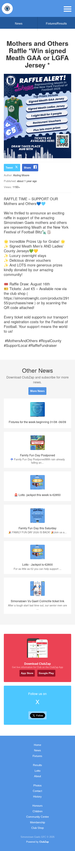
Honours (37, 805)
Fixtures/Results (56, 23)
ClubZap (44, 841)
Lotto (37, 770)
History (37, 796)
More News (37, 390)
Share (27, 167)
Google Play (46, 673)
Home (37, 744)
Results (37, 765)
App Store (27, 673)
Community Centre (37, 816)
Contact (37, 790)
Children (37, 811)
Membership (37, 822)
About (37, 776)
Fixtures (37, 756)
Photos (37, 785)
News (18, 23)
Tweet (9, 167)
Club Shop (37, 827)
